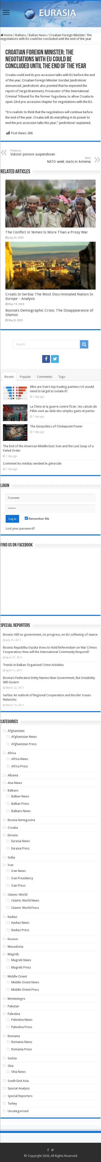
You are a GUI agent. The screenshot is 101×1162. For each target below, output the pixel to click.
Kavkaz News (20, 922)
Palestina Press (21, 1027)
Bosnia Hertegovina (21, 820)
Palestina (14, 1014)
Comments (44, 377)
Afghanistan (16, 731)
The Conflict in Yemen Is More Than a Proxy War (46, 232)
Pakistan (13, 1006)
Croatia (13, 827)
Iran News (18, 871)
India (11, 857)
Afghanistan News (24, 736)
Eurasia (13, 835)
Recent (9, 377)
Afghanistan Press (24, 744)
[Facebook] (46, 359)
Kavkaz (12, 917)
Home (8, 35)
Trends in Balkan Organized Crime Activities (33, 665)
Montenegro (16, 998)
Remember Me (38, 519)
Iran (10, 865)
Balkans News (21, 811)
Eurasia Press (20, 848)
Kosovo (13, 939)
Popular (25, 377)
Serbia (12, 1058)
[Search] (84, 344)
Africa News (19, 759)
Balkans (20, 35)
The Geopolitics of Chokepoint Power (56, 426)
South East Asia (18, 1081)
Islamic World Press (25, 908)
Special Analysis (19, 1088)
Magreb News (21, 960)
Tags (61, 377)
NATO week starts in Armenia (69, 159)
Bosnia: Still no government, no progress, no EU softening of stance (50, 634)
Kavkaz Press (20, 930)
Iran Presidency (22, 878)
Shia (10, 1066)
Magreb (13, 954)
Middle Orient (17, 976)
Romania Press (21, 1049)
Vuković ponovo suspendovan (32, 152)
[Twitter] (55, 359)
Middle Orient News (25, 982)
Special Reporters (20, 1096)
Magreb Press (21, 967)
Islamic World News (25, 900)
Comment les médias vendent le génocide (32, 463)
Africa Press (19, 766)
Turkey (12, 1103)
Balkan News (38, 35)
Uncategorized (18, 1111)
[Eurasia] (50, 13)
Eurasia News (20, 841)
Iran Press (18, 885)
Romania (14, 1036)
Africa (12, 753)
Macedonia (15, 946)
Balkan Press (20, 803)
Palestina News (21, 1019)
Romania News (21, 1042)
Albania (13, 775)
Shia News (18, 1072)
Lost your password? (20, 528)
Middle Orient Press (25, 989)
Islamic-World (17, 894)
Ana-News (15, 783)
